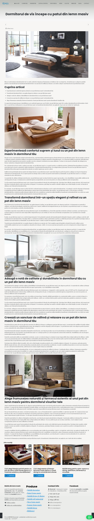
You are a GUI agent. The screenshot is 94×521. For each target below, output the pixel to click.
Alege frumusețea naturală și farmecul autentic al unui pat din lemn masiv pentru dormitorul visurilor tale (35, 100)
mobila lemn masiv (31, 517)
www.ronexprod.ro (55, 505)
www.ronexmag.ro (55, 508)
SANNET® (14, 519)
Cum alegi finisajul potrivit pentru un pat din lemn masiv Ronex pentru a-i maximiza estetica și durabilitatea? (18, 470)
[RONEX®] (5, 3)
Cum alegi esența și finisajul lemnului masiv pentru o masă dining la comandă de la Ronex (44, 470)
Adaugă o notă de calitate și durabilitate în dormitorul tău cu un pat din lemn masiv (29, 95)
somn (20, 421)
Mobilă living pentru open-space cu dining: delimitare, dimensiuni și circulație (75, 470)
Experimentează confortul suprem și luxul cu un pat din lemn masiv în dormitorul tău (30, 91)
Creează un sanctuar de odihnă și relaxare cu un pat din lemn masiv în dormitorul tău (30, 98)
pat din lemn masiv (79, 83)
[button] (89, 517)
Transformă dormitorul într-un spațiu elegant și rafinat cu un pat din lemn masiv (29, 93)
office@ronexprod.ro (56, 502)
